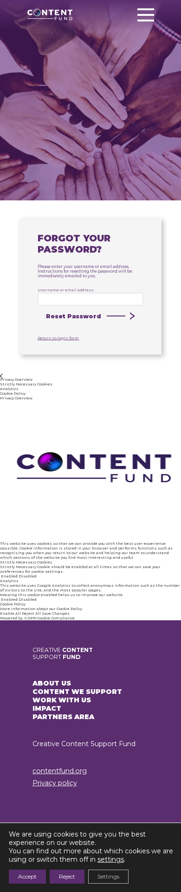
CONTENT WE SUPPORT (77, 691)
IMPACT (46, 708)
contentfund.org (59, 771)
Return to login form (58, 338)
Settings (108, 876)
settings (110, 859)
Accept (27, 876)
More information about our (28, 608)
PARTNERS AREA (63, 717)
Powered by (37, 618)
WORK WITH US (61, 700)
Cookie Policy (69, 608)
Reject (67, 876)
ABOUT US (51, 683)
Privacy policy (54, 783)
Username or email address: (66, 290)
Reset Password (73, 316)
